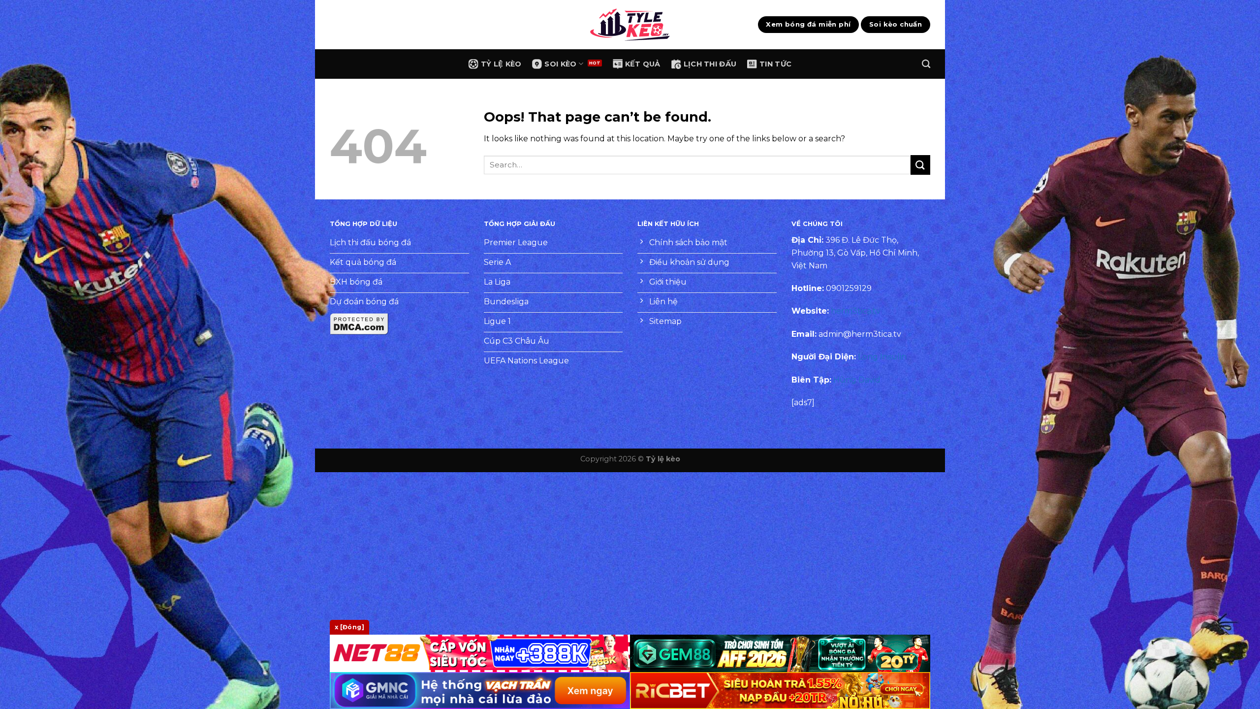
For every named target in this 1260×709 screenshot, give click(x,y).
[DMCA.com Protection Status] (359, 323)
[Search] (926, 64)
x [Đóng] (349, 627)
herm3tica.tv (856, 311)
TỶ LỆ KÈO (501, 64)
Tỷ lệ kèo (663, 458)
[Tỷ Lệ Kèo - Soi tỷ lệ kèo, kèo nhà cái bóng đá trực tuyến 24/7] (630, 24)
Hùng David (857, 380)
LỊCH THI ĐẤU (710, 64)
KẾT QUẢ (643, 64)
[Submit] (920, 164)
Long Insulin (882, 356)
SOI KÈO (560, 64)
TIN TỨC (775, 64)
